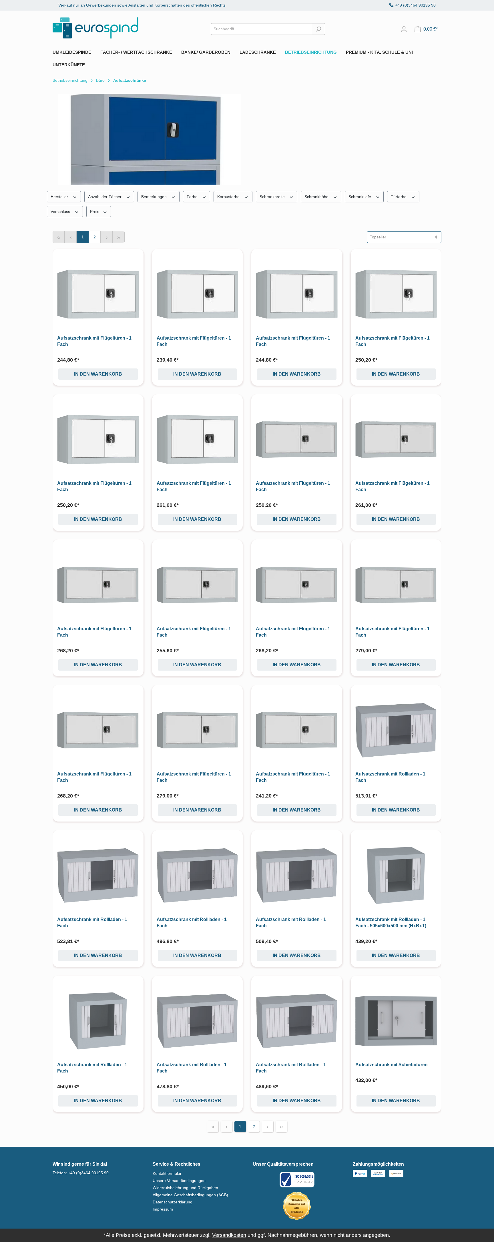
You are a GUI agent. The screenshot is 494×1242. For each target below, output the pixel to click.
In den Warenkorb (98, 374)
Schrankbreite (273, 196)
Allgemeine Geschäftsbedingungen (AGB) (190, 1195)
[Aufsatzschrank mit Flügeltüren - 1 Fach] (98, 294)
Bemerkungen (154, 196)
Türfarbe (399, 196)
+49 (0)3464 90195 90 (415, 5)
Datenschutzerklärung (172, 1202)
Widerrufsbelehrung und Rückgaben (185, 1187)
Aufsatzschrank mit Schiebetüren (391, 1064)
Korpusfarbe (229, 196)
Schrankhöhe (317, 196)
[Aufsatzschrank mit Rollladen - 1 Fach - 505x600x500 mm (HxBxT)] (396, 875)
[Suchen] (318, 29)
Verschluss (61, 211)
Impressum (163, 1209)
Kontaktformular (167, 1173)
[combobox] (261, 29)
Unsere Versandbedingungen (179, 1180)
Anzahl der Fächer (105, 196)
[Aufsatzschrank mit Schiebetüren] (396, 1021)
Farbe (193, 196)
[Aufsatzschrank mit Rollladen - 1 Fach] (396, 730)
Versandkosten (229, 1235)
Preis (95, 211)
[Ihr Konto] (404, 29)
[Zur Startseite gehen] (95, 28)
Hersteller (60, 196)
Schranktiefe (360, 196)
